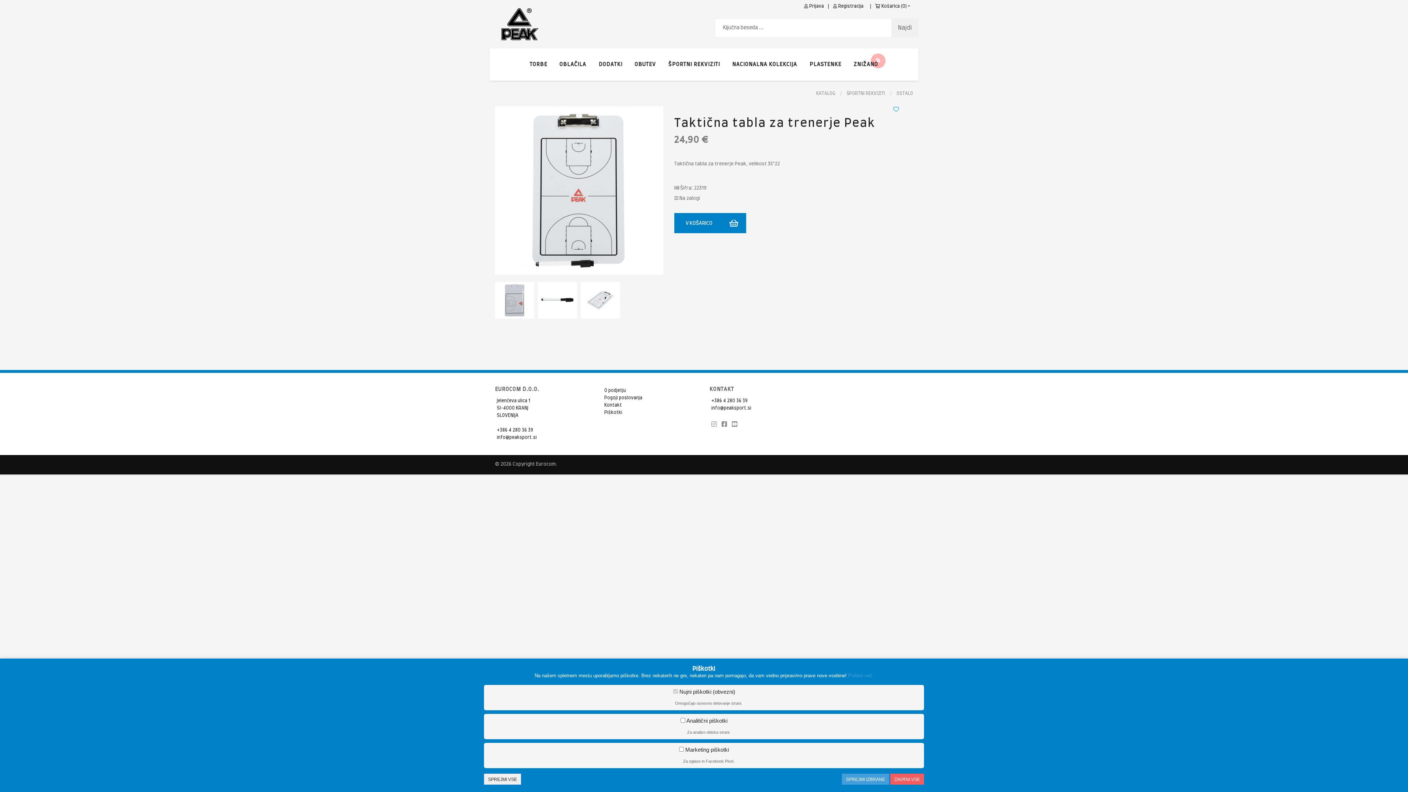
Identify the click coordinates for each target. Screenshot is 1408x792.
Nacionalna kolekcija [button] (764, 64)
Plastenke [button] (825, 64)
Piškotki (613, 412)
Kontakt (613, 405)
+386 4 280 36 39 (515, 430)
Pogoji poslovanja (623, 398)
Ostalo (904, 93)
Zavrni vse (907, 779)
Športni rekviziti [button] (694, 64)
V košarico (699, 223)
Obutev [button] (645, 64)
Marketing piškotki (706, 750)
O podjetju (615, 390)
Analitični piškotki (706, 721)
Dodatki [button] (611, 64)
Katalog (825, 93)
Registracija (850, 6)
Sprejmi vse (502, 779)
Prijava (816, 6)
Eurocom (546, 464)
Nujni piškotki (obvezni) (706, 692)
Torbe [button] (538, 64)
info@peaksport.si (517, 437)
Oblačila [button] (573, 64)
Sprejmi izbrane (865, 779)
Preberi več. (861, 675)
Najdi (905, 28)
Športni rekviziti (866, 93)
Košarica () (893, 6)
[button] (866, 64)
